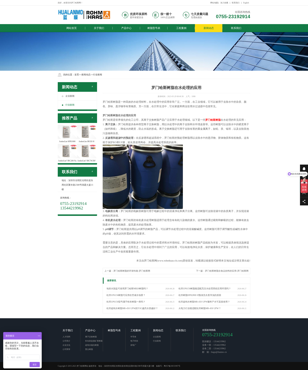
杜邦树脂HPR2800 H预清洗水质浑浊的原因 (200, 295)
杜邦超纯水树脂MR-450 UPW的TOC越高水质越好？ (132, 308)
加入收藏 (224, 3)
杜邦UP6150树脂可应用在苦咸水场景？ (126, 295)
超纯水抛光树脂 (92, 345)
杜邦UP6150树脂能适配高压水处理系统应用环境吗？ (205, 288)
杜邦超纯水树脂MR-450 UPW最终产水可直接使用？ (204, 302)
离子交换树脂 (91, 337)
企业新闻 (69, 96)
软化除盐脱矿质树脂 (94, 341)
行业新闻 (97, 74)
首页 (76, 74)
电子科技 (134, 341)
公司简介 (66, 341)
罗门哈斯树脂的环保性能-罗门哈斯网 (131, 271)
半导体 (133, 337)
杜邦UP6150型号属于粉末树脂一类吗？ (126, 302)
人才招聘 (66, 337)
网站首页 (71, 28)
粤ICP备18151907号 (172, 366)
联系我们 (236, 3)
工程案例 (135, 330)
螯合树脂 (89, 349)
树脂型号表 (114, 330)
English (246, 3)
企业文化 (66, 345)
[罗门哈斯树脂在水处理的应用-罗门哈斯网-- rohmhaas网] (84, 15)
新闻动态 (85, 74)
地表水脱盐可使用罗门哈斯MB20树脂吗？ (127, 288)
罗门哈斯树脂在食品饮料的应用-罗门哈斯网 (226, 271)
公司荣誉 (66, 349)
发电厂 (133, 345)
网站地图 (214, 3)
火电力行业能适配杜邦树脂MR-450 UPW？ (200, 308)
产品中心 (90, 330)
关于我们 (68, 330)
